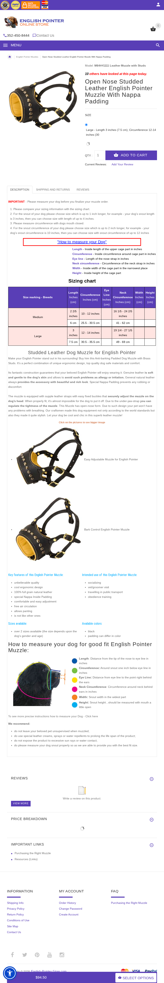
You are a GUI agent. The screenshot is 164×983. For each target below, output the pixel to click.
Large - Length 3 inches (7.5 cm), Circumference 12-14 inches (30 (121, 132)
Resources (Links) (26, 859)
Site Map (12, 926)
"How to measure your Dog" (82, 242)
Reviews (83, 189)
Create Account (68, 914)
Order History (67, 902)
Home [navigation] (9, 57)
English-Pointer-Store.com (49, 971)
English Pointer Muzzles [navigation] (27, 57)
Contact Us (45, 35)
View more (21, 803)
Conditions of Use (18, 920)
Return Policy (15, 914)
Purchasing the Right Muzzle (33, 853)
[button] (157, 45)
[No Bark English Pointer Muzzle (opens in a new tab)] (49, 529)
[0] (153, 30)
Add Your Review (122, 164)
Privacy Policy (15, 908)
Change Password (70, 908)
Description (19, 189)
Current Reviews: (96, 164)
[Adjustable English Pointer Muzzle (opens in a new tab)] (49, 459)
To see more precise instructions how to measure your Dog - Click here (53, 716)
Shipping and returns (53, 189)
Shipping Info (15, 902)
